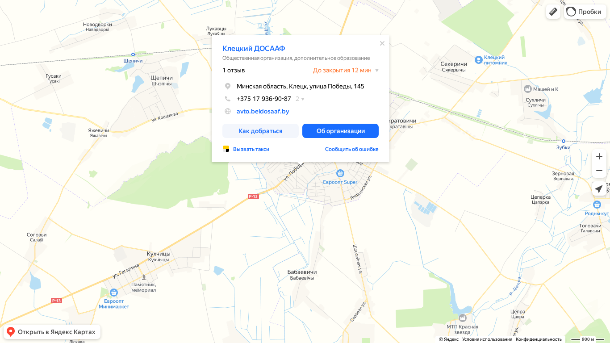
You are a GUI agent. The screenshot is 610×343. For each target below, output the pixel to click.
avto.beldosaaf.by (263, 111)
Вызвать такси (251, 149)
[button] (553, 11)
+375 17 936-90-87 (264, 98)
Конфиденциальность (539, 339)
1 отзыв (233, 70)
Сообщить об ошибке (352, 149)
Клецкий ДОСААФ (253, 48)
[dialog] (300, 98)
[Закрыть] (382, 43)
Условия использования (487, 339)
